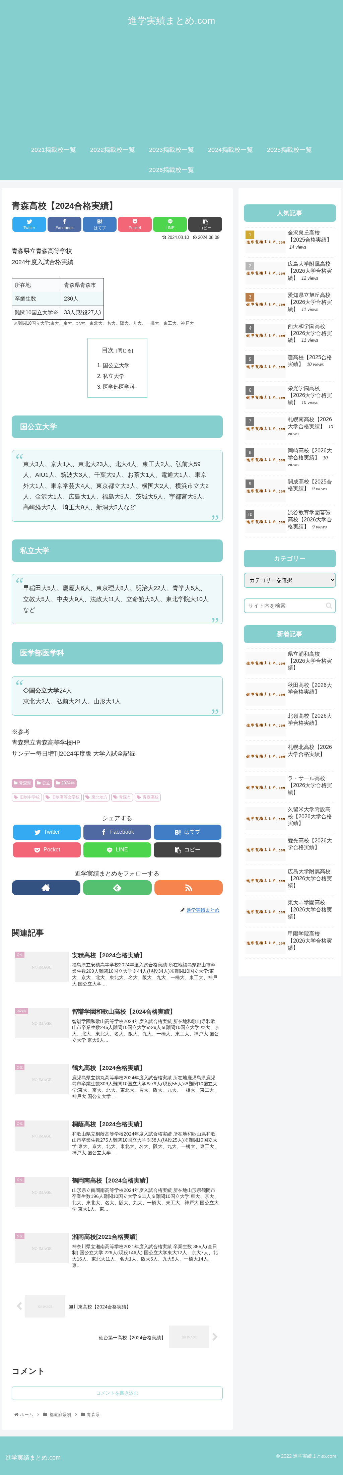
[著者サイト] (46, 887)
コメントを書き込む (117, 1393)
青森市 (125, 797)
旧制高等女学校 (66, 797)
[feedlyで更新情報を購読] (117, 887)
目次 (108, 350)
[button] (329, 606)
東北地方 (99, 797)
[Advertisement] (171, 89)
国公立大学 (116, 365)
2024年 (68, 783)
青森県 (25, 783)
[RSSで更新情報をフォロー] (188, 887)
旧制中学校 (30, 797)
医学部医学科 (119, 387)
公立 (46, 783)
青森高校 (151, 797)
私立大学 (113, 376)
